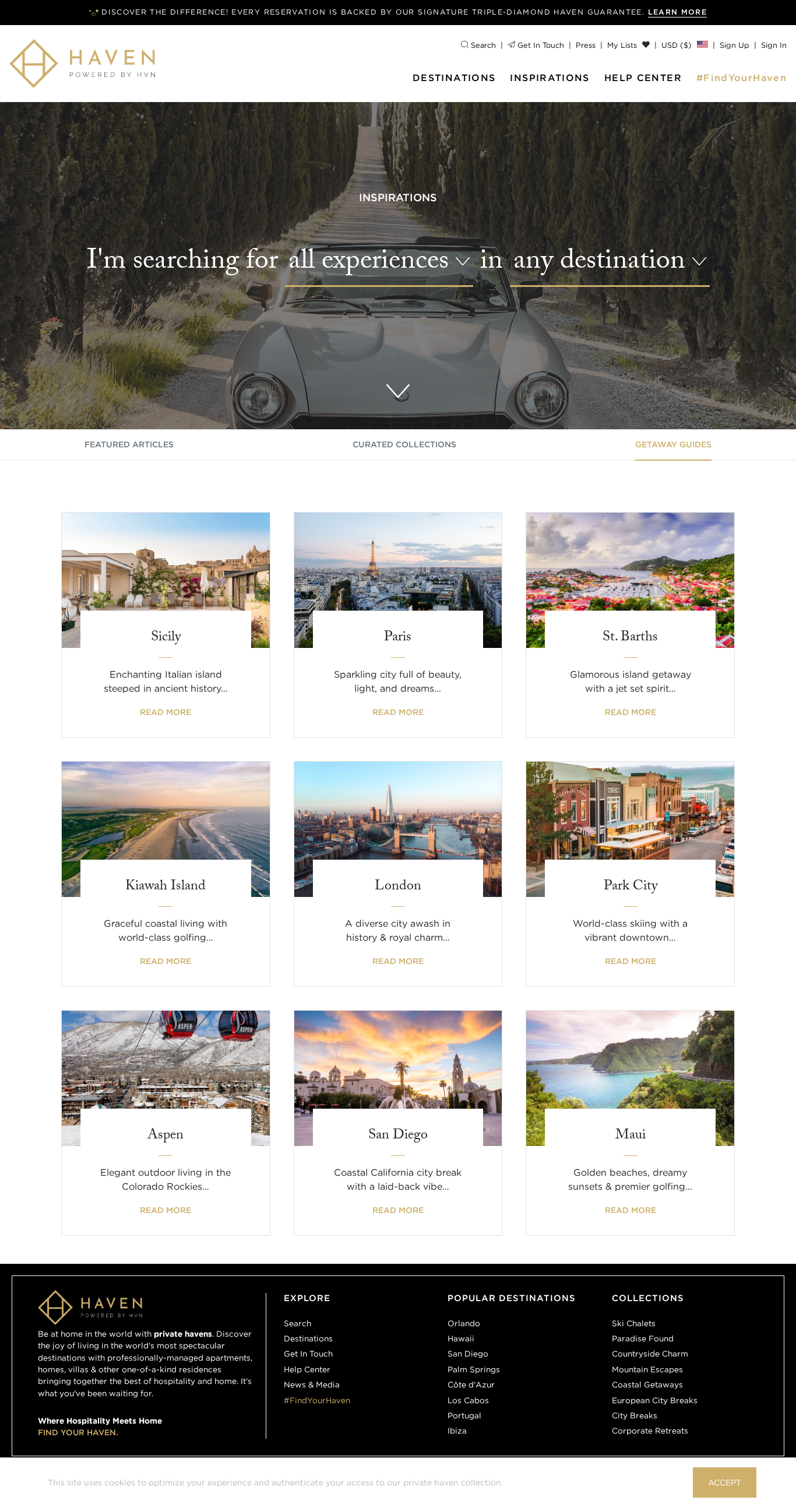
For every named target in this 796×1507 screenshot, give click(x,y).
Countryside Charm (650, 1353)
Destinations (454, 77)
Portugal (464, 1415)
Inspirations (549, 77)
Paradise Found (643, 1338)
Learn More (677, 12)
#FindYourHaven (741, 77)
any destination (599, 264)
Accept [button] (724, 1482)
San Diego (468, 1353)
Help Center (643, 77)
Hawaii (461, 1338)
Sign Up (734, 45)
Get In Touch (539, 45)
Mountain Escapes (647, 1369)
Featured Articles (129, 444)
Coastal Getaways (647, 1384)
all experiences (368, 264)
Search (482, 45)
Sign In (774, 45)
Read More (165, 712)
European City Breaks (655, 1400)
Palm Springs (474, 1369)
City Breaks (634, 1415)
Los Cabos (468, 1400)
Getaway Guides (673, 444)
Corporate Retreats (650, 1430)
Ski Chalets (634, 1323)
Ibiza (457, 1430)
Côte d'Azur (471, 1384)
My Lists (623, 45)
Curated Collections (404, 444)
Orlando (464, 1323)
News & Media (312, 1384)
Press (586, 45)
